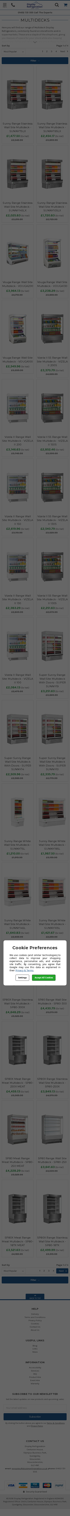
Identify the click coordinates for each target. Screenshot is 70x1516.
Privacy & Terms (24, 970)
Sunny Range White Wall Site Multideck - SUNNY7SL (17, 845)
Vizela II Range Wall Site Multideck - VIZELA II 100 (17, 678)
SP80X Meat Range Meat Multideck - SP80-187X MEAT (17, 1241)
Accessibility (35, 1367)
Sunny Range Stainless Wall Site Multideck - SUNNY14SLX (17, 206)
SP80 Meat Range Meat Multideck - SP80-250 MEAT (17, 1162)
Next (63, 51)
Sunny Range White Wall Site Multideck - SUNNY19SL (52, 845)
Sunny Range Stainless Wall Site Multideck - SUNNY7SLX (17, 127)
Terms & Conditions (56, 1423)
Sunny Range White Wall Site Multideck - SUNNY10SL (52, 924)
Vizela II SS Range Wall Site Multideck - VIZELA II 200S (52, 361)
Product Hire (35, 1377)
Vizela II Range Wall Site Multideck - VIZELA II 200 (17, 440)
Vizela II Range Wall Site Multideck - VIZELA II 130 (17, 599)
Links (35, 1348)
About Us (35, 1330)
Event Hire (35, 1380)
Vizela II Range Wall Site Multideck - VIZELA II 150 (17, 520)
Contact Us (35, 1327)
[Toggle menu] (4, 5)
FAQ (35, 1374)
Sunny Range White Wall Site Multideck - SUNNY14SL (17, 924)
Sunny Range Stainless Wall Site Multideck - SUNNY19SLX (52, 127)
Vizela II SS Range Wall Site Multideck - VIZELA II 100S (52, 599)
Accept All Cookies (44, 977)
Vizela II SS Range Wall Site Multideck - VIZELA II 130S (52, 520)
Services (35, 1370)
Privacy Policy (35, 1320)
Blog (35, 1345)
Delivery (35, 1314)
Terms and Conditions (35, 1317)
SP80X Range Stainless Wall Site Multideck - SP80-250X (52, 1082)
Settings (22, 977)
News (35, 1352)
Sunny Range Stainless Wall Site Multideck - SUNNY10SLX (52, 206)
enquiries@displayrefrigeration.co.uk (29, 1468)
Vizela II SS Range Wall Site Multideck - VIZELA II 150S (52, 440)
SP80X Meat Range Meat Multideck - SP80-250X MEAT (17, 1082)
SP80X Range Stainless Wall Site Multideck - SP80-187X (52, 1241)
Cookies (35, 1323)
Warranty (35, 1383)
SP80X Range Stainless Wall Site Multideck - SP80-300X (18, 1003)
